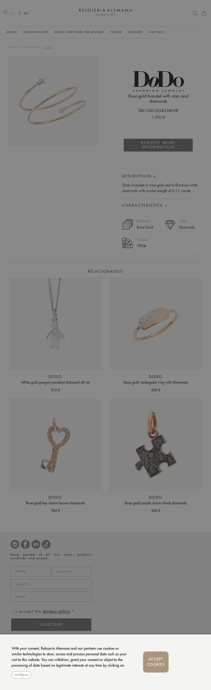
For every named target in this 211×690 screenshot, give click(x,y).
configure (21, 674)
